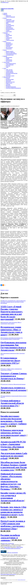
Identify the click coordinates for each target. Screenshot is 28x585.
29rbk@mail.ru (19, 547)
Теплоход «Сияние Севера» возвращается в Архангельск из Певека (14, 376)
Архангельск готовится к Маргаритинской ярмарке (13, 388)
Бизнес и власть (9, 51)
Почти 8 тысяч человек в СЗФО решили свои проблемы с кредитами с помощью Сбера (13, 525)
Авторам (8, 84)
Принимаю (3, 577)
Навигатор (8, 15)
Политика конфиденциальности (13, 88)
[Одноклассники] (3, 285)
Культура (8, 65)
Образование (9, 59)
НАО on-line (9, 31)
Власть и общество (10, 52)
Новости (5, 14)
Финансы (5, 32)
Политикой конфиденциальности (8, 574)
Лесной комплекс (10, 25)
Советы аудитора (10, 40)
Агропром (8, 24)
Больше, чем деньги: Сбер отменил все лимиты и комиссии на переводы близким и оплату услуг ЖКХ (13, 512)
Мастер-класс (9, 57)
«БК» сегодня (9, 69)
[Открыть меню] (2, 10)
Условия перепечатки (11, 86)
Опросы (8, 78)
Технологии (9, 48)
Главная (5, 13)
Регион (5, 18)
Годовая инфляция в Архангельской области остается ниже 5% (12, 403)
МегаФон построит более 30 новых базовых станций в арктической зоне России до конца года (14, 466)
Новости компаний (10, 16)
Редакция (8, 74)
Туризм (7, 30)
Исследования (9, 47)
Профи (7, 58)
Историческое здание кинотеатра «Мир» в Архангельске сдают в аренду (11, 331)
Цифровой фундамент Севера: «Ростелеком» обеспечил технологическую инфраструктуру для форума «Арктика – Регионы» (11, 481)
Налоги (7, 39)
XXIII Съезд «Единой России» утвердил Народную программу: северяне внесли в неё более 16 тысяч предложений (12, 312)
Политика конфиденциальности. (13, 548)
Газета (4, 68)
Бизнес (4, 41)
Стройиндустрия (10, 21)
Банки (7, 36)
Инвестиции (9, 35)
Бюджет (8, 34)
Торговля (8, 46)
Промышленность (10, 29)
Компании (8, 42)
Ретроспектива (9, 27)
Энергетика (8, 19)
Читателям (8, 80)
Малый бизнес (9, 43)
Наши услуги (9, 83)
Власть (4, 50)
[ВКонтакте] (1, 285)
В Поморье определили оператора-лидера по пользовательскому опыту (13, 432)
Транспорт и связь (10, 20)
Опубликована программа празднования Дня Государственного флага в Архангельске (13, 346)
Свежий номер (9, 70)
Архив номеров (9, 72)
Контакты (8, 85)
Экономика (8, 26)
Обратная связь (6, 77)
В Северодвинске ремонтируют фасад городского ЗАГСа (10, 360)
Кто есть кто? (9, 61)
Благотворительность (11, 63)
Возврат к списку (5, 290)
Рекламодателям (10, 79)
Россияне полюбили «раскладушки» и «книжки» (10, 537)
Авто (7, 67)
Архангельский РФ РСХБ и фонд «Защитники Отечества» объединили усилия (13, 445)
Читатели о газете (10, 75)
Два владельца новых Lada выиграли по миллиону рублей (14, 455)
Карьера (5, 56)
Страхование (9, 37)
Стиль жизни (6, 62)
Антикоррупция (9, 54)
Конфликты (8, 45)
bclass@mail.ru (7, 547)
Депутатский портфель (11, 53)
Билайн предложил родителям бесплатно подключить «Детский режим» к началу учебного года (14, 421)
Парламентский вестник (11, 73)
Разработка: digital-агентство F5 (21, 579)
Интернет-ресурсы (10, 81)
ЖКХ (7, 23)
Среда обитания (9, 64)
